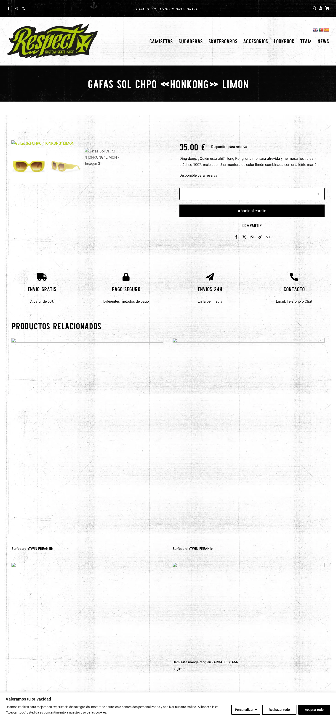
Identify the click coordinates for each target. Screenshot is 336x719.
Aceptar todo (314, 709)
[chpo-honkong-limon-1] (84, 143)
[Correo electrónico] (268, 237)
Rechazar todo (279, 709)
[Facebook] (236, 237)
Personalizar (244, 709)
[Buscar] (314, 8)
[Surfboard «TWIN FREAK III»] (87, 439)
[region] (168, 705)
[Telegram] (260, 237)
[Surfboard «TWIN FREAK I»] (249, 439)
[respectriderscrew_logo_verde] (52, 25)
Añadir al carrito (252, 210)
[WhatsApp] (252, 237)
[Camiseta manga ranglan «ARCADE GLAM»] (249, 608)
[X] (244, 237)
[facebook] (8, 8)
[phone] (24, 8)
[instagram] (16, 8)
